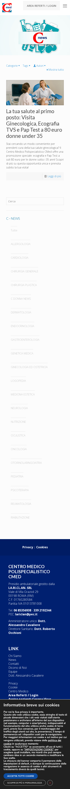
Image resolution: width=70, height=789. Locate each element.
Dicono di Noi (17, 668)
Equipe (12, 671)
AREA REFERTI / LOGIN (41, 5)
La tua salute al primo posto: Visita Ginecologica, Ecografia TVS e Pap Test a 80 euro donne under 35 (34, 123)
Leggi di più (54, 176)
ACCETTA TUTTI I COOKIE (20, 776)
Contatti (13, 664)
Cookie (13, 687)
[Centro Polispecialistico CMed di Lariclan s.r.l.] (6, 7)
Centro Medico (18, 691)
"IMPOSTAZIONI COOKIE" (39, 749)
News (12, 660)
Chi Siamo (14, 656)
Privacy (13, 683)
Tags (25, 65)
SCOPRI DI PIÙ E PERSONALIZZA (24, 782)
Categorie (12, 65)
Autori (39, 65)
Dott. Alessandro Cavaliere (26, 675)
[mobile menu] (65, 5)
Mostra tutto (56, 69)
